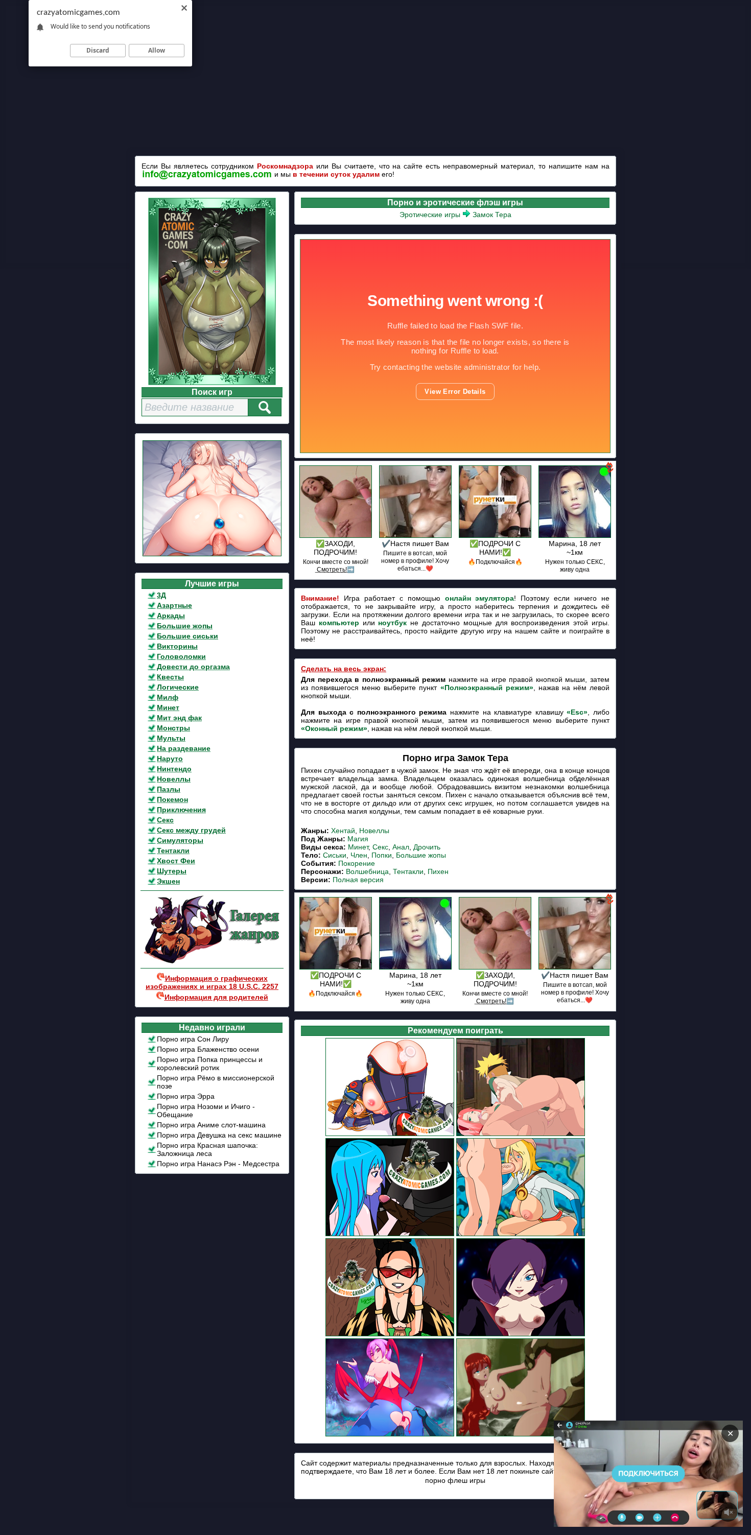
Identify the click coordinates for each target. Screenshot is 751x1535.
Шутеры (171, 871)
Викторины (177, 646)
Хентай (343, 830)
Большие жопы (185, 626)
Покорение (356, 863)
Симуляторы (180, 840)
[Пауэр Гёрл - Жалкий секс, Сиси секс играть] (520, 1235)
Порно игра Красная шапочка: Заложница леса (207, 1149)
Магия (357, 839)
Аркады (171, 615)
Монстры (173, 728)
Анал (400, 847)
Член (358, 855)
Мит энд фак (179, 718)
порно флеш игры (455, 1480)
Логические (178, 687)
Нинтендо (174, 769)
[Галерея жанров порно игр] (212, 961)
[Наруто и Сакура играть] (520, 1134)
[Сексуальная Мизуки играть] (389, 1134)
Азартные (174, 605)
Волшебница (367, 871)
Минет (168, 707)
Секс (165, 820)
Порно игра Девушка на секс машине (219, 1135)
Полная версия (358, 880)
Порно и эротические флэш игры (455, 202)
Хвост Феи (176, 861)
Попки (381, 855)
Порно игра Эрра (186, 1096)
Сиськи (334, 855)
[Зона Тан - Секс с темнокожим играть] (520, 1335)
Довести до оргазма (193, 667)
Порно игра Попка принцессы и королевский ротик (210, 1063)
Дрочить (426, 847)
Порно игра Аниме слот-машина (211, 1125)
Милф (167, 697)
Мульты (171, 738)
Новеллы (174, 779)
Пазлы (168, 789)
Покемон (172, 799)
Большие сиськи (187, 636)
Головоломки (181, 656)
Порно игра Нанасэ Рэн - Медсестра (218, 1164)
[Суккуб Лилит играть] (389, 1435)
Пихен (438, 871)
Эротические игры (430, 214)
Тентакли (173, 850)
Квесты (170, 677)
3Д (161, 595)
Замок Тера (492, 214)
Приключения (181, 810)
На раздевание (183, 748)
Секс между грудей (191, 830)
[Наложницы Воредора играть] (389, 1235)
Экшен (168, 881)
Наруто (170, 758)
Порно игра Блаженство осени (208, 1049)
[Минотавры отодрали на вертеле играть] (520, 1435)
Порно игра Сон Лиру (193, 1039)
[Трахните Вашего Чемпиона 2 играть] (389, 1335)
